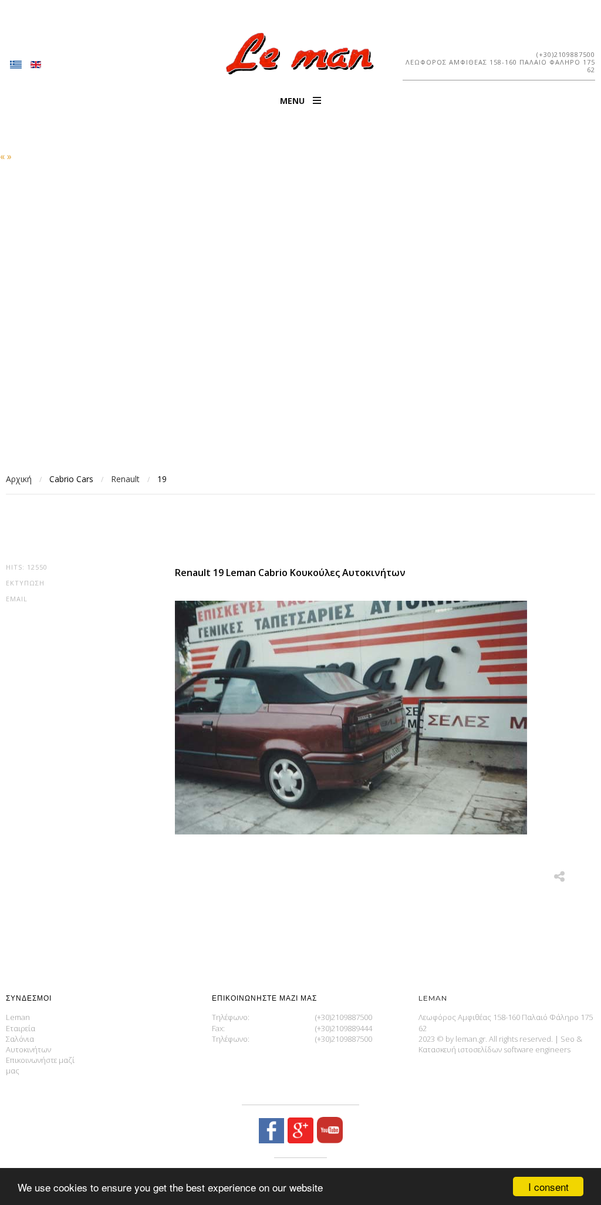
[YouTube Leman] (328, 1140)
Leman (18, 1017)
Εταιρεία (20, 1028)
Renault (125, 478)
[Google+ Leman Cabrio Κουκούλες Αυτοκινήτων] (298, 1140)
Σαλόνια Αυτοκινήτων (28, 1044)
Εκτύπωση (25, 582)
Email (17, 598)
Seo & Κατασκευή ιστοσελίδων (500, 1044)
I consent (548, 1186)
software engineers (537, 1049)
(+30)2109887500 (565, 54)
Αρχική (19, 478)
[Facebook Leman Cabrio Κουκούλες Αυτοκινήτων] (271, 1140)
